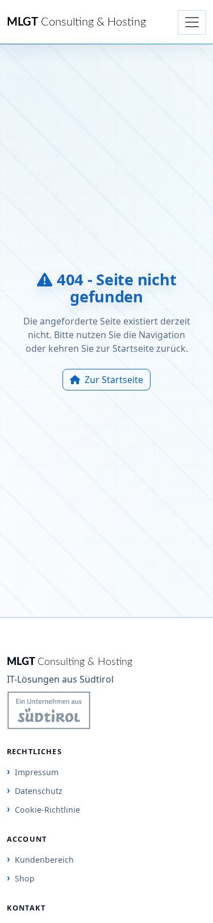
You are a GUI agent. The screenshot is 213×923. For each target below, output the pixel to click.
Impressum (37, 772)
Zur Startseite (114, 379)
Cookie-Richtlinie (47, 809)
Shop (25, 878)
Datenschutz (38, 790)
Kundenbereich (44, 859)
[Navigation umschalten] (192, 22)
